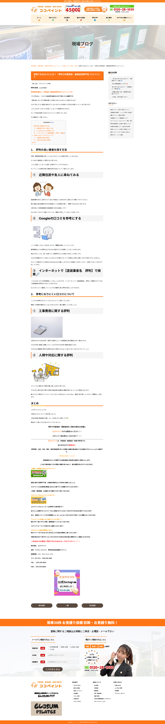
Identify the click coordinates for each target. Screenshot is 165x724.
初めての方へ (53, 18)
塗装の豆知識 (122, 115)
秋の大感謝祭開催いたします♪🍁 (120, 83)
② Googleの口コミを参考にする (44, 131)
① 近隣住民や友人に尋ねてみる (43, 128)
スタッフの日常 (121, 132)
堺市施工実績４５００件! (67, 456)
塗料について (113, 132)
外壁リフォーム (125, 109)
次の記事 (92, 605)
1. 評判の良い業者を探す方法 (40, 126)
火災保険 (121, 123)
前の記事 (42, 605)
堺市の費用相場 (114, 123)
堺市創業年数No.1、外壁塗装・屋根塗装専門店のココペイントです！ (52, 92)
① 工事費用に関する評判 (41, 138)
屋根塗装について (124, 118)
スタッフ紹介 (77, 696)
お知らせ (128, 132)
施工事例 (109, 18)
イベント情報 (119, 135)
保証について (113, 109)
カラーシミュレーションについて (118, 120)
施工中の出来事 (126, 126)
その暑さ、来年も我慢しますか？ (120, 97)
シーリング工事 (123, 112)
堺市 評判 (74, 66)
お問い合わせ (118, 685)
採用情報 (117, 690)
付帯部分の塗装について (116, 126)
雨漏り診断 (96, 696)
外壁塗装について (114, 118)
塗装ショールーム (78, 690)
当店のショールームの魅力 (116, 129)
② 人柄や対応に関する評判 (42, 140)
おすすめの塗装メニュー (124, 18)
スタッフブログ (77, 701)
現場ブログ (66, 66)
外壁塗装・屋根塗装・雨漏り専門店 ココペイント (46, 66)
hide (52, 122)
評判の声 (95, 18)
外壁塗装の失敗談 (114, 112)
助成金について (127, 129)
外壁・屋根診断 (97, 693)
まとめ (34, 142)
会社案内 (67, 18)
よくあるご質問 (118, 688)
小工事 (119, 109)
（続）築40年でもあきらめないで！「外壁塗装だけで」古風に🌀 (122, 79)
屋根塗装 (96, 690)
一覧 (67, 605)
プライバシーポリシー (120, 693)
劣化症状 (130, 112)
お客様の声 (76, 698)
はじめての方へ (77, 685)
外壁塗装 (96, 688)
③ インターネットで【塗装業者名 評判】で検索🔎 (49, 133)
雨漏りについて (127, 123)
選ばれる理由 (81, 18)
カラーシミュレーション (100, 701)
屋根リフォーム (114, 115)
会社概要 (76, 693)
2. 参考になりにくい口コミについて (43, 135)
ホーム (39, 18)
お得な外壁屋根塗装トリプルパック (102, 698)
